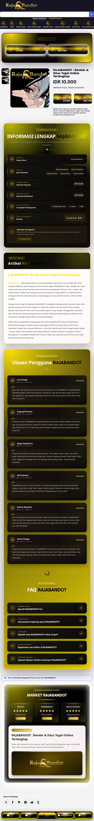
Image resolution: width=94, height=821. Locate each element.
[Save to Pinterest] (25, 802)
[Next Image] (47, 88)
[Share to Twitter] (6, 802)
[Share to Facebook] (12, 802)
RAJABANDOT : (14, 283)
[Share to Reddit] (32, 802)
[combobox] (44, 14)
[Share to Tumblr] (38, 802)
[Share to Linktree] (19, 802)
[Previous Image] (12, 88)
